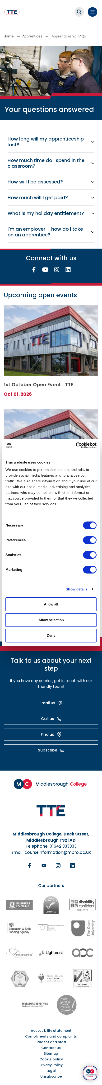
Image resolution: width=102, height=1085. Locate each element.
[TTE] (12, 12)
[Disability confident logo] (82, 905)
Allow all (51, 604)
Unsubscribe (51, 1076)
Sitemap (51, 1053)
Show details (76, 589)
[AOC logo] (82, 952)
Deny (51, 635)
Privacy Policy (51, 1065)
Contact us (51, 1047)
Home (9, 36)
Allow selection (51, 620)
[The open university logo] (82, 928)
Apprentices (32, 36)
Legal (51, 1070)
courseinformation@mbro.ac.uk (57, 852)
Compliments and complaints (51, 1036)
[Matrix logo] (19, 953)
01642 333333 (63, 846)
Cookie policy (51, 1059)
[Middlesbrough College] (51, 784)
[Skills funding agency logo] (19, 928)
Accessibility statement (51, 1030)
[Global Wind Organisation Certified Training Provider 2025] (67, 1005)
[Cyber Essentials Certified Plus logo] (51, 905)
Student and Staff (51, 1042)
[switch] (90, 540)
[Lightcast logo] (51, 953)
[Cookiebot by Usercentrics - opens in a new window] (76, 445)
